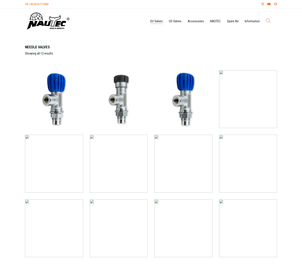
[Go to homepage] (48, 21)
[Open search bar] (268, 21)
